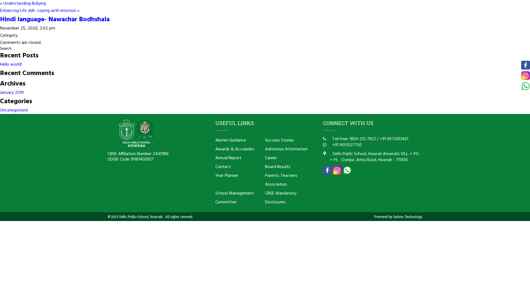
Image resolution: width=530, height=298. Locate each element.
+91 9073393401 (394, 139)
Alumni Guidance (230, 140)
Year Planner (226, 175)
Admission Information (286, 149)
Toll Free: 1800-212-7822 (353, 139)
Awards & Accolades (234, 149)
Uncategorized (14, 110)
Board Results (277, 167)
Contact (223, 167)
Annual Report (228, 158)
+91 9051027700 (346, 145)
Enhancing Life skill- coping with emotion (38, 10)
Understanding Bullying (24, 3)
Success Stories (279, 140)
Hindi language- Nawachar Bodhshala (55, 19)
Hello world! (11, 64)
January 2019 (12, 92)
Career (271, 158)
